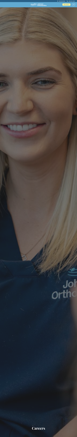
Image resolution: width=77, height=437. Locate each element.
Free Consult (66, 4)
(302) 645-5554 (72, 1)
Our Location (62, 1)
